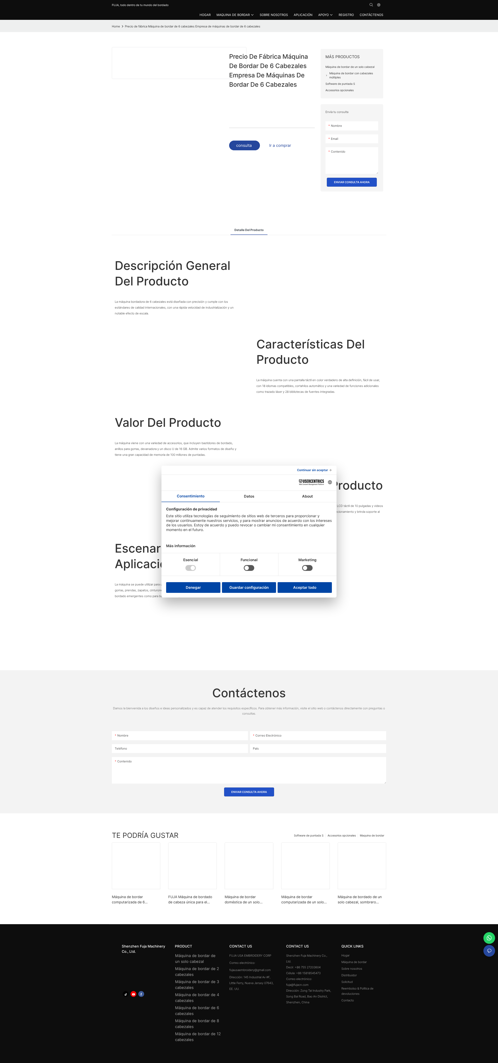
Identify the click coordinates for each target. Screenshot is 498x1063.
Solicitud (347, 982)
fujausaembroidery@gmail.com (250, 970)
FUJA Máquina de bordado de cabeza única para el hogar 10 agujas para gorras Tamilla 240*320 (191, 900)
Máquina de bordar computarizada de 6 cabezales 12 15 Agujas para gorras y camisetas (135, 900)
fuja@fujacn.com (297, 985)
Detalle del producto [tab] (249, 230)
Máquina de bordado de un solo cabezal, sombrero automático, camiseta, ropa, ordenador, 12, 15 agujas (361, 900)
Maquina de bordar (372, 835)
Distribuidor (349, 975)
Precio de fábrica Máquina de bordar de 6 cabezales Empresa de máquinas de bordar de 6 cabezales (192, 26)
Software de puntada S (309, 835)
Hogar (345, 955)
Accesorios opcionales (342, 835)
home (116, 26)
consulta (244, 145)
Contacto (347, 1000)
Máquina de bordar (354, 962)
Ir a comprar (280, 145)
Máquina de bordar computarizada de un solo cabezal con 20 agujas (302, 900)
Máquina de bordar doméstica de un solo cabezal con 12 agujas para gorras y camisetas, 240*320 (249, 900)
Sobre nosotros (351, 968)
